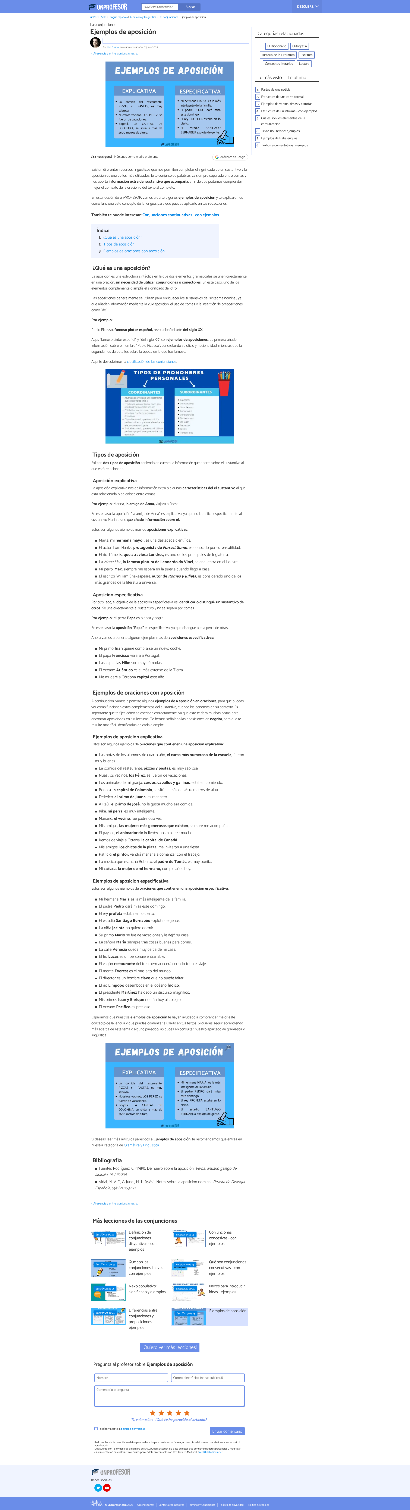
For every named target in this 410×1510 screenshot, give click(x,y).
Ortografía (299, 46)
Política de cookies (258, 1505)
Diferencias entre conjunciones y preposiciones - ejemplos (143, 1319)
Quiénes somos (145, 1505)
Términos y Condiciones (201, 1505)
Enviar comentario (227, 1431)
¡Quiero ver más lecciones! (170, 1347)
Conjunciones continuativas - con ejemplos (180, 215)
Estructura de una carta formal (282, 97)
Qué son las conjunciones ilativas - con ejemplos (147, 1268)
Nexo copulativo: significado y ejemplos (147, 1289)
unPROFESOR (98, 17)
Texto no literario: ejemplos (280, 131)
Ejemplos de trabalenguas (279, 138)
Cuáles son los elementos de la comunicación (283, 121)
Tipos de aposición (119, 244)
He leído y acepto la (121, 1429)
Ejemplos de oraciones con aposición (134, 251)
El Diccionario (276, 46)
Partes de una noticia (275, 90)
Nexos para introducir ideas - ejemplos (227, 1289)
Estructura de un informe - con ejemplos (289, 111)
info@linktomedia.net (211, 1452)
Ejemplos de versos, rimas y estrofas (286, 104)
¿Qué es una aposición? (122, 237)
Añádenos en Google (232, 157)
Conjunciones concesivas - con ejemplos (223, 1238)
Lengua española (118, 17)
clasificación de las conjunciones (151, 361)
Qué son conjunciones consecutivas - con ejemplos (227, 1268)
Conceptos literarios (279, 64)
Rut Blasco (113, 47)
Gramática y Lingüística (143, 17)
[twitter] (98, 1488)
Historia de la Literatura (278, 55)
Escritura (307, 55)
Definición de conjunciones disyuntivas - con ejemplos (143, 1241)
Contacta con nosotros (171, 1505)
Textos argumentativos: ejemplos (284, 145)
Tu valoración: (142, 1420)
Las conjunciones (168, 17)
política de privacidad (133, 1429)
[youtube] (107, 1488)
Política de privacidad (232, 1505)
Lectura (304, 64)
